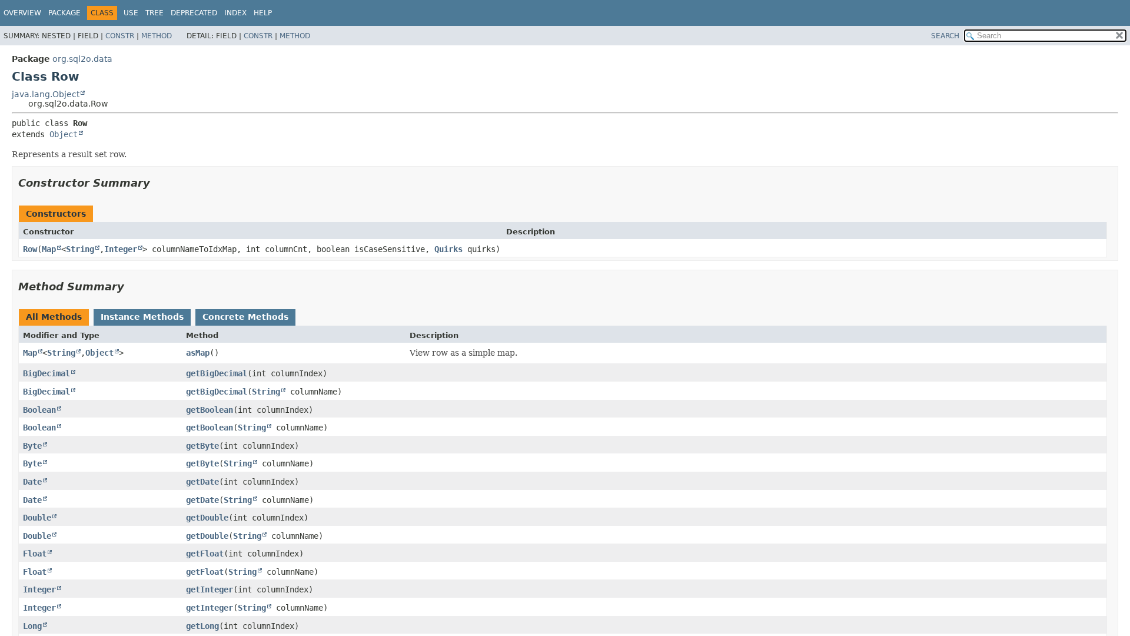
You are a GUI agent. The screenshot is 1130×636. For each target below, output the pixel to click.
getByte (202, 445)
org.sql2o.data (82, 59)
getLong (202, 626)
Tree (154, 13)
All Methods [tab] (54, 317)
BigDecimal (46, 373)
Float (34, 553)
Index (235, 13)
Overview (22, 13)
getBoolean (209, 410)
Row (30, 249)
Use (131, 13)
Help (263, 13)
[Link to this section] (158, 183)
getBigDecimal (216, 373)
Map (49, 249)
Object (63, 134)
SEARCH (945, 36)
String (80, 249)
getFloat (205, 553)
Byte (32, 445)
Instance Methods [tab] (142, 317)
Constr (119, 36)
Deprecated (194, 13)
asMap (198, 352)
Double (37, 517)
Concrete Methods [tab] (245, 317)
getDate (202, 481)
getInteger (209, 589)
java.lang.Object (45, 94)
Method (156, 36)
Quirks (448, 249)
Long (32, 626)
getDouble (207, 517)
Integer (120, 249)
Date (32, 481)
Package (64, 13)
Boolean (39, 410)
